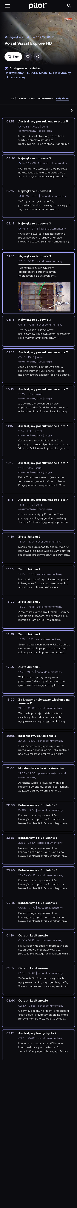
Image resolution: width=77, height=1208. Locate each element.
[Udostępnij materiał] (37, 57)
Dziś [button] (13, 98)
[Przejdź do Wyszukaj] (69, 6)
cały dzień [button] (62, 98)
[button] (72, 110)
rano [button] (32, 98)
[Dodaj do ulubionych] (28, 57)
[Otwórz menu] (7, 6)
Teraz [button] (22, 98)
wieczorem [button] (45, 98)
